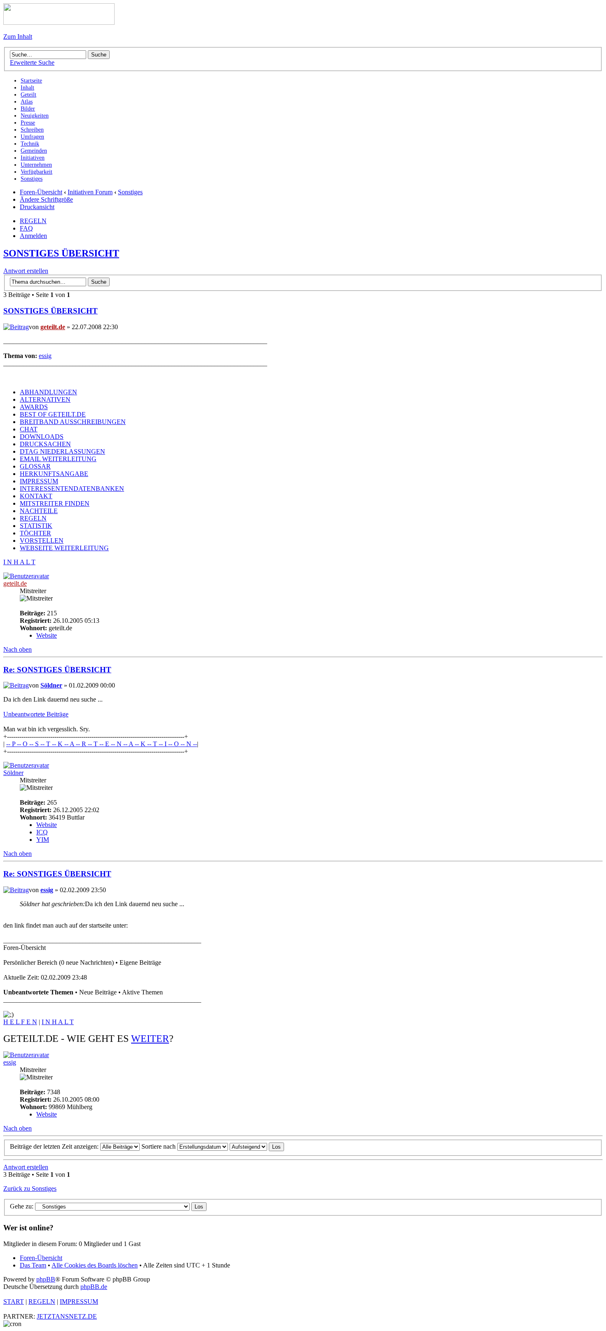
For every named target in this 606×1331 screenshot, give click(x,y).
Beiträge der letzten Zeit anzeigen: (55, 1146)
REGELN (33, 220)
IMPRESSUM (39, 481)
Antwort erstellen (25, 270)
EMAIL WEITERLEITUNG (58, 458)
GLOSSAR (35, 466)
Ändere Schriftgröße (46, 199)
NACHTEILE (39, 510)
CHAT (29, 429)
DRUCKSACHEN (45, 444)
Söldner (51, 685)
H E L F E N (20, 1021)
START (13, 1301)
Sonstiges (130, 192)
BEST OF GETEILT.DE (53, 414)
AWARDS (34, 406)
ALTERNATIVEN (45, 399)
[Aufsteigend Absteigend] (257, 1146)
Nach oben (17, 649)
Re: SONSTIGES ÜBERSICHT (57, 669)
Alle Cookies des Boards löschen (95, 1265)
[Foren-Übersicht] (59, 22)
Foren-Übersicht (41, 192)
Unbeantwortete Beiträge (35, 714)
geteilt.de (52, 326)
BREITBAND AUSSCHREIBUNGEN (73, 421)
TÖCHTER (35, 533)
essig (45, 355)
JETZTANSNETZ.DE (67, 1316)
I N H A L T (19, 561)
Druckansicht (37, 206)
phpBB (45, 1279)
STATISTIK (36, 525)
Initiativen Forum (90, 192)
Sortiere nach (159, 1146)
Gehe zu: (21, 1206)
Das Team (33, 1265)
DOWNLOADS (41, 436)
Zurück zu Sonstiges (29, 1188)
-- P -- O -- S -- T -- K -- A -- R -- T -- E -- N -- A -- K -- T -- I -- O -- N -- (101, 743)
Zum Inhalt (17, 36)
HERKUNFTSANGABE (54, 473)
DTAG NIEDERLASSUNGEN (62, 451)
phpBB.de (93, 1286)
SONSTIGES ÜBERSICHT (61, 253)
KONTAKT (36, 495)
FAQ (26, 228)
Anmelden (33, 235)
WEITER (150, 1038)
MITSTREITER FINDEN (54, 503)
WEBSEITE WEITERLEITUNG (64, 547)
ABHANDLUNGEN (48, 392)
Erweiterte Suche (32, 62)
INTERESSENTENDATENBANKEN (72, 488)
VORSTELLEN (41, 540)
